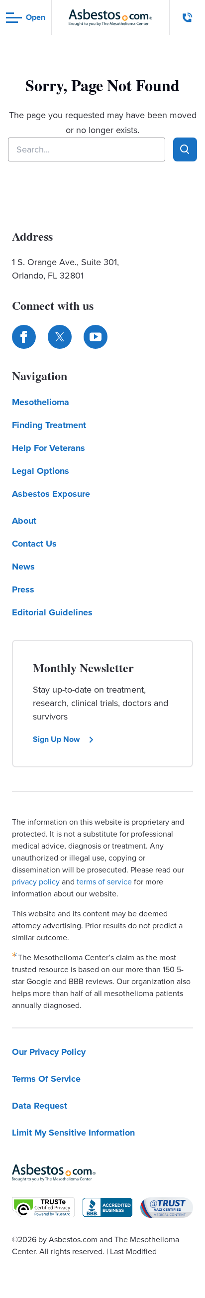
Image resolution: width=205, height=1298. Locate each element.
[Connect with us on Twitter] (60, 337)
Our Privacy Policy (49, 1051)
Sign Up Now (56, 739)
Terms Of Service (46, 1078)
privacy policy (36, 881)
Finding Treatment (49, 425)
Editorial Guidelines (52, 612)
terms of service (104, 881)
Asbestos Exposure (51, 493)
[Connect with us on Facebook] (24, 337)
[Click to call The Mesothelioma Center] (188, 17)
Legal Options (40, 470)
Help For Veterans (48, 447)
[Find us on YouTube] (96, 337)
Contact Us (34, 543)
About (24, 520)
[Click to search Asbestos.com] (185, 149)
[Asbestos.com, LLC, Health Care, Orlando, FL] (107, 1207)
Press (23, 589)
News (23, 566)
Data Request (39, 1105)
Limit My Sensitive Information (73, 1132)
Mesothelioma (40, 402)
